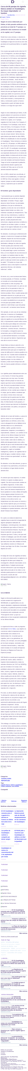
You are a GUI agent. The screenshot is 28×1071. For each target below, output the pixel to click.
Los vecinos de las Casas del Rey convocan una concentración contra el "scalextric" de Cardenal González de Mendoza (14, 1008)
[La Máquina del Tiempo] (8, 900)
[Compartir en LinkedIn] (8, 793)
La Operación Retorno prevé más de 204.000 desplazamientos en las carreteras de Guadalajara (13, 999)
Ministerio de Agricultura (8, 944)
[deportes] (4, 906)
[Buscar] (26, 2)
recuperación (5, 948)
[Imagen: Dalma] (5, 17)
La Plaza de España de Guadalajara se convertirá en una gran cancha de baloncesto (14, 927)
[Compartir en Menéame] (5, 795)
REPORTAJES (5, 780)
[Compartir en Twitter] (5, 793)
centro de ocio (15, 950)
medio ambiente (6, 786)
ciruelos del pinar (12, 942)
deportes (3, 954)
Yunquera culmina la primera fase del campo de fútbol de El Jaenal (13, 920)
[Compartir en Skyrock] (11, 795)
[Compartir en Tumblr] (24, 793)
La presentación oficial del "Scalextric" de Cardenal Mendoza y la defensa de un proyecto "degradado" (13, 1039)
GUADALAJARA (6, 778)
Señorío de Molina (7, 946)
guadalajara (19, 785)
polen (3, 942)
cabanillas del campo (14, 952)
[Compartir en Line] (17, 793)
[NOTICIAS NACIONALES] (9, 896)
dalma (13, 785)
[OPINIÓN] (4, 886)
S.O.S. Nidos (12, 629)
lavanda (24, 950)
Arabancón (5, 950)
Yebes (13, 948)
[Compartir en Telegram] (11, 793)
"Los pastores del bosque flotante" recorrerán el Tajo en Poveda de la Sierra (13, 1016)
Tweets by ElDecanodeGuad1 (9, 936)
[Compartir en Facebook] (2, 793)
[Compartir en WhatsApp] (14, 793)
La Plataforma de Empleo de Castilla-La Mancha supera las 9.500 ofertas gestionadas (13, 971)
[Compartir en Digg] (2, 795)
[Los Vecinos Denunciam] (8, 903)
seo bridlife (15, 786)
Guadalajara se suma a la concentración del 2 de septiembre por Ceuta (7, 852)
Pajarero (3, 952)
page (15, 946)
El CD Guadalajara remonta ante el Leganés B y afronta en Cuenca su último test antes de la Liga (7, 817)
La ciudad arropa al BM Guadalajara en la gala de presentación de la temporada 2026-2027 (13, 985)
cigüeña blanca (5, 785)
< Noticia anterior (3, 801)
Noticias (13, 801)
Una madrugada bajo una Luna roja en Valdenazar (13, 977)
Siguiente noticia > (24, 801)
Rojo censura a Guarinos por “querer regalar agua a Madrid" (13, 1030)
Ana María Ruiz (11, 15)
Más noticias (23, 933)
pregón (18, 944)
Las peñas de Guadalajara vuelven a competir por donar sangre (5, 835)
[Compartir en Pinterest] (20, 793)
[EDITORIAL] (5, 889)
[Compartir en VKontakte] (14, 795)
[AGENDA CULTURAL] (6, 893)
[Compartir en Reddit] (8, 795)
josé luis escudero (21, 948)
